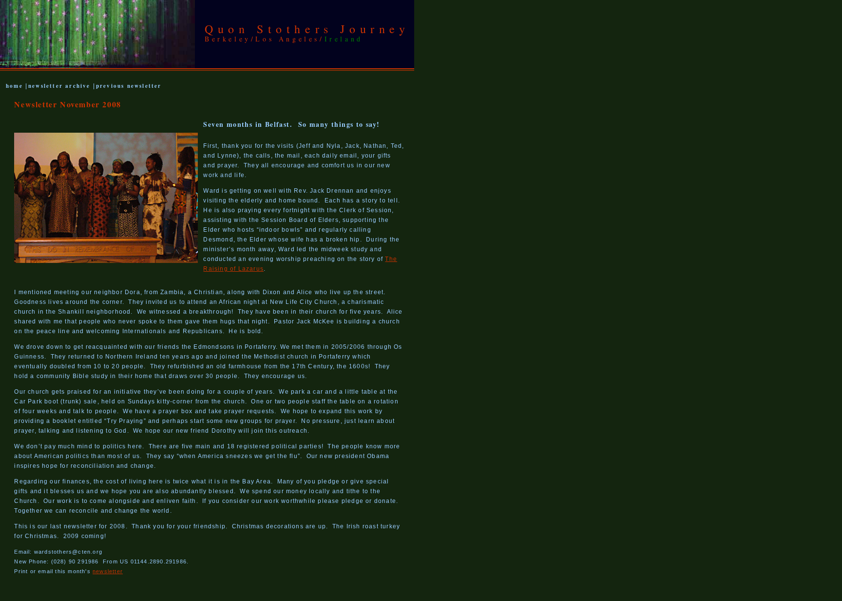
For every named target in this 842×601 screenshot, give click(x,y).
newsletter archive (59, 86)
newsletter (108, 571)
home (15, 86)
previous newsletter (129, 86)
